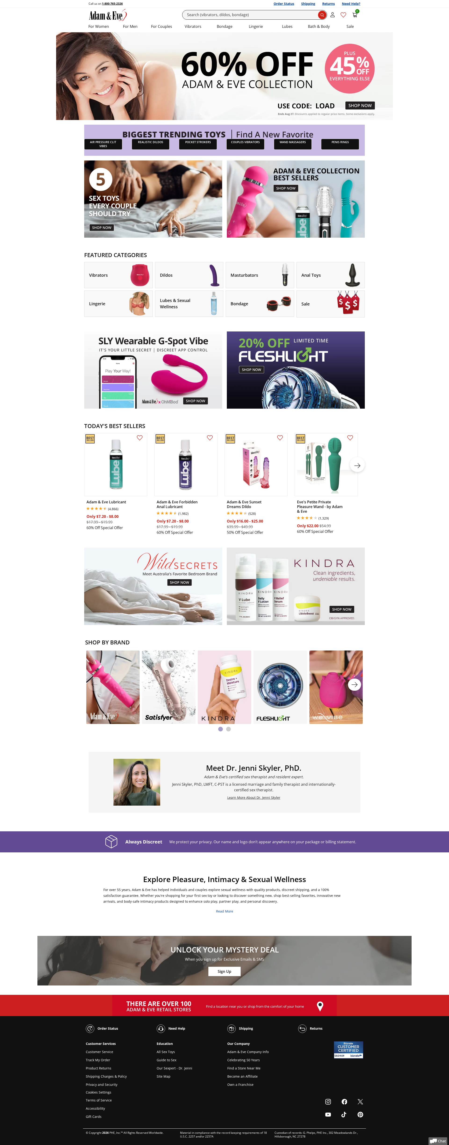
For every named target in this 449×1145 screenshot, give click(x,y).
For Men (130, 26)
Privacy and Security (101, 1084)
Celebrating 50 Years (243, 1060)
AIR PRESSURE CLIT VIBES (103, 144)
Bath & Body (319, 26)
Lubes (287, 26)
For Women (98, 26)
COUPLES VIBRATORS (245, 142)
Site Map (163, 1076)
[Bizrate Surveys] (356, 1055)
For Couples (161, 26)
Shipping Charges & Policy (106, 1076)
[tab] (220, 729)
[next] (357, 464)
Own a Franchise (240, 1084)
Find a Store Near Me (244, 1068)
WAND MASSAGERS (293, 142)
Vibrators (193, 26)
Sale (350, 26)
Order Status (284, 3)
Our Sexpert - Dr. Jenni (174, 1068)
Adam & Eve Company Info (248, 1052)
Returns (328, 3)
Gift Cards (93, 1116)
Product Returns (98, 1068)
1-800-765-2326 (112, 4)
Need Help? (351, 3)
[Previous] (94, 685)
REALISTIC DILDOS (150, 142)
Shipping (308, 3)
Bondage (224, 26)
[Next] (354, 685)
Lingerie (256, 26)
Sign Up (224, 971)
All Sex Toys (166, 1052)
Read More (224, 911)
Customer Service (99, 1052)
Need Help (176, 1028)
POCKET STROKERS (198, 142)
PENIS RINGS (340, 142)
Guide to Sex (166, 1060)
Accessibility (95, 1108)
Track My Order (98, 1060)
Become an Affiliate (242, 1076)
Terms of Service (99, 1100)
